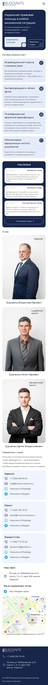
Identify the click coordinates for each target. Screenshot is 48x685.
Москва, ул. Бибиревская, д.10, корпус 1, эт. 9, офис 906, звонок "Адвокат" (24, 576)
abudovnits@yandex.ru (20, 547)
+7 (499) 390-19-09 (15, 656)
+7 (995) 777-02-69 (18, 542)
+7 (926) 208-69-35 (18, 478)
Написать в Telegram (20, 494)
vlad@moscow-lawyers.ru (21, 483)
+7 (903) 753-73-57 (18, 510)
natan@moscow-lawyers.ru (22, 515)
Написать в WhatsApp (20, 489)
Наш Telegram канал (19, 591)
